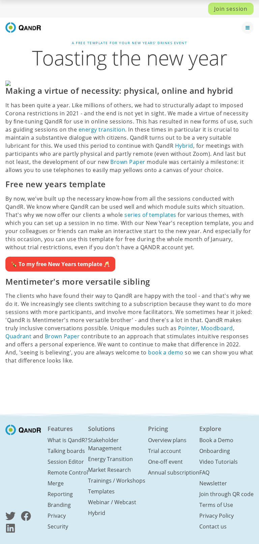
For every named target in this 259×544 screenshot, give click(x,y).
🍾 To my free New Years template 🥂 (60, 264)
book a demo (165, 352)
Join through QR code (226, 494)
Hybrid (184, 145)
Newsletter (213, 483)
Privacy (57, 515)
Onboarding (214, 451)
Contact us (213, 526)
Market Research (109, 470)
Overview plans (167, 440)
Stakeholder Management (105, 444)
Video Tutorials (218, 461)
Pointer (188, 328)
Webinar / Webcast (112, 502)
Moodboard (217, 328)
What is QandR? (67, 440)
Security (58, 526)
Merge (56, 483)
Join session (231, 8)
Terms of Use (216, 505)
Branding (59, 505)
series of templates (150, 215)
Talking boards (66, 451)
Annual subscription (173, 472)
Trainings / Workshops (116, 480)
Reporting (60, 494)
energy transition (102, 129)
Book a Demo (216, 440)
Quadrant (18, 336)
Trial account (164, 451)
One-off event (165, 461)
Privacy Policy (216, 515)
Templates (101, 491)
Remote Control (68, 472)
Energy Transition (110, 459)
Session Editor (66, 461)
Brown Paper (127, 162)
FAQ (204, 472)
